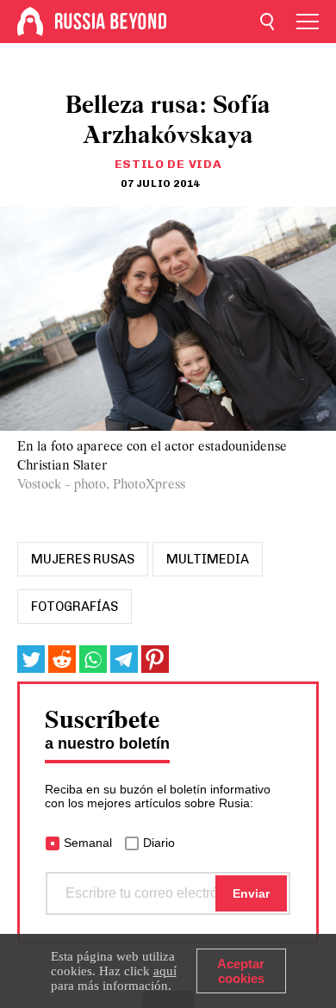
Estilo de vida (168, 164)
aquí (165, 971)
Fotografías (74, 606)
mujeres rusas (82, 559)
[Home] (30, 21)
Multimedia (207, 559)
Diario (159, 842)
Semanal (88, 842)
